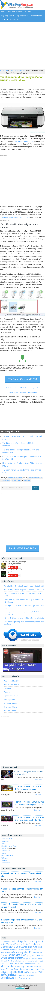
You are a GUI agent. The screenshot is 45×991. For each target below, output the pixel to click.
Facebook (34, 944)
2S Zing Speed (5, 941)
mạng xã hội (34, 966)
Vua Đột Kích (33, 972)
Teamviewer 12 (6, 863)
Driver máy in (5, 480)
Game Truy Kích (6, 839)
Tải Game (27, 12)
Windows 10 (9, 978)
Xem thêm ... (39, 780)
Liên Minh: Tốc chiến (7, 961)
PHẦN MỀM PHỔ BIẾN (22, 548)
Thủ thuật (4, 20)
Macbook (28, 964)
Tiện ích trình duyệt (11, 696)
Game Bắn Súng (10, 946)
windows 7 (23, 975)
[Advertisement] (22, 45)
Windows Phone (36, 16)
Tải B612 (4, 860)
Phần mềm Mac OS (11, 681)
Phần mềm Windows (15, 12)
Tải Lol (3, 844)
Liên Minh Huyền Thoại (9, 846)
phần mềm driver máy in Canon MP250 (15, 217)
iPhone (17, 958)
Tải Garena (4, 858)
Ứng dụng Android (7, 16)
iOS (3, 958)
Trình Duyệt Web (27, 969)
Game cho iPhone (8, 950)
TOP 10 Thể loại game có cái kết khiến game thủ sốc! (24, 618)
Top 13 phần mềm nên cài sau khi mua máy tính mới (24, 586)
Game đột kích (17, 955)
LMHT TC (17, 963)
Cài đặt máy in (33, 941)
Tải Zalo (3, 853)
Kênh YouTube (15, 20)
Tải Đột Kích (5, 841)
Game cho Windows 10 (24, 950)
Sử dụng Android (13, 969)
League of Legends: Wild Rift (33, 958)
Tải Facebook (5, 851)
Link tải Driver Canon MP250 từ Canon (22, 392)
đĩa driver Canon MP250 (24, 141)
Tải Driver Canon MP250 (22, 379)
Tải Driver (27, 480)
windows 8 (30, 975)
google (30, 955)
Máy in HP (25, 966)
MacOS (36, 963)
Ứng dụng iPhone (22, 16)
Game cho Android (31, 946)
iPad (8, 958)
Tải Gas (3, 848)
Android (15, 941)
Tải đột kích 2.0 (18, 971)
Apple (22, 941)
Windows (11, 975)
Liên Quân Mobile (7, 856)
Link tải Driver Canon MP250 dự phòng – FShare (22, 388)
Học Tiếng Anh (38, 955)
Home (3, 12)
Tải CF (37, 969)
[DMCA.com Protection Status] (22, 988)
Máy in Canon (16, 480)
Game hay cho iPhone (24, 952)
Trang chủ (4, 70)
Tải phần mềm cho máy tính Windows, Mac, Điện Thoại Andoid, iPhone (16, 5)
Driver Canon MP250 (35, 478)
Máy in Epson (16, 966)
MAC (22, 964)
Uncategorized (9, 699)
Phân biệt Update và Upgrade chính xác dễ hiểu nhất (24, 590)
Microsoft (6, 966)
